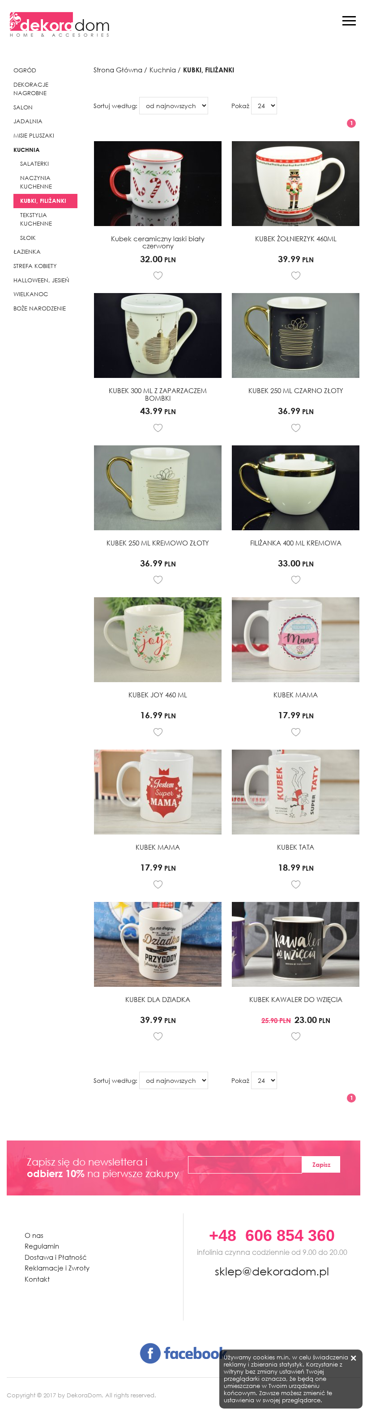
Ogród (24, 70)
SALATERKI (34, 164)
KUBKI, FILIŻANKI (43, 200)
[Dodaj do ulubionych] (157, 275)
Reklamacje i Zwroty (57, 1268)
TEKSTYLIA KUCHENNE (36, 219)
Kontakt (37, 1279)
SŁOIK (28, 238)
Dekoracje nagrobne (30, 89)
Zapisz (321, 1164)
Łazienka (27, 252)
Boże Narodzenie (39, 308)
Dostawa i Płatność (56, 1257)
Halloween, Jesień (41, 280)
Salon (23, 107)
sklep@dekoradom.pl (272, 1269)
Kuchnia (26, 149)
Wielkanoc (30, 294)
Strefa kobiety (35, 266)
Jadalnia (28, 121)
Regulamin (42, 1246)
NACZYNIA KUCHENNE (36, 182)
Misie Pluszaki (33, 135)
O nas (34, 1235)
